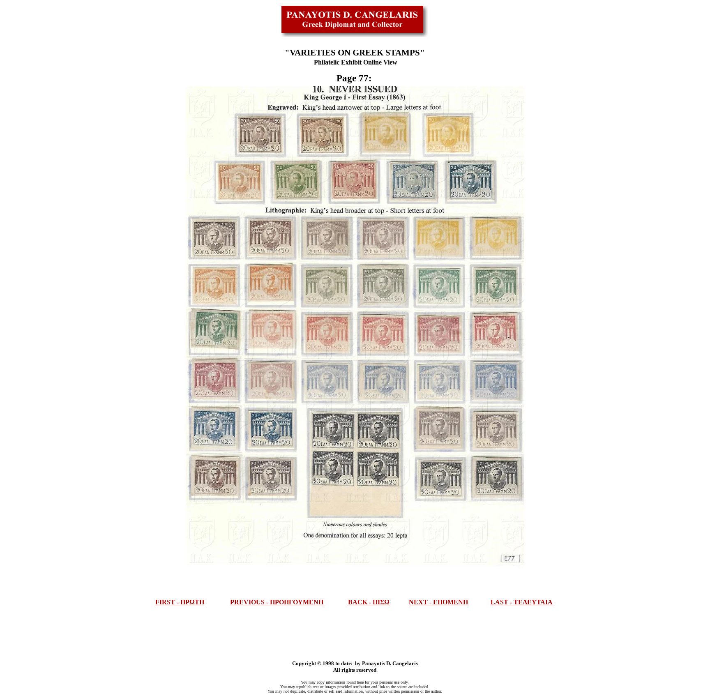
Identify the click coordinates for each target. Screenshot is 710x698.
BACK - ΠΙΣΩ (369, 602)
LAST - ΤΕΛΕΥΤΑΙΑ (522, 602)
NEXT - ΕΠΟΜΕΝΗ (438, 602)
